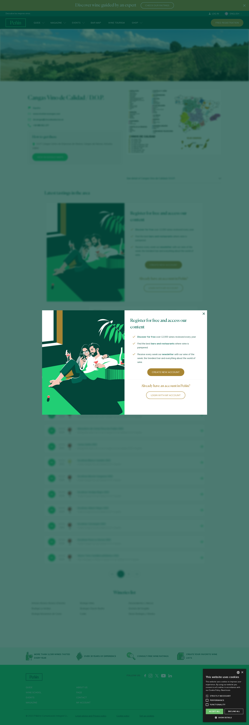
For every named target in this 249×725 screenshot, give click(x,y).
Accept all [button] (214, 711)
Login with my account (166, 395)
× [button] (242, 672)
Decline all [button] (234, 711)
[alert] (224, 695)
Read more (225, 690)
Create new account (166, 372)
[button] (224, 717)
